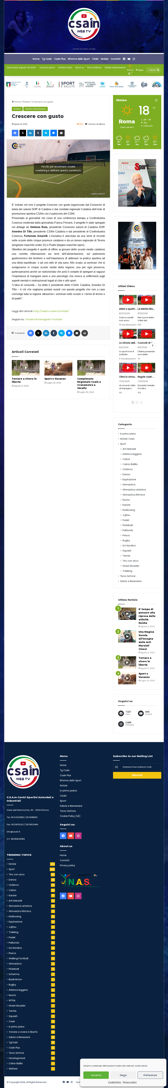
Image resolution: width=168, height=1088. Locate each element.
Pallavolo (128, 530)
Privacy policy (130, 1082)
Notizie (104, 59)
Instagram (44, 319)
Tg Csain (47, 59)
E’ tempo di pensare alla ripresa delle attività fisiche (147, 616)
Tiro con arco (130, 560)
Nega (123, 1075)
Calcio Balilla (130, 464)
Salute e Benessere (115, 67)
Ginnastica (129, 484)
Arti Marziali (129, 449)
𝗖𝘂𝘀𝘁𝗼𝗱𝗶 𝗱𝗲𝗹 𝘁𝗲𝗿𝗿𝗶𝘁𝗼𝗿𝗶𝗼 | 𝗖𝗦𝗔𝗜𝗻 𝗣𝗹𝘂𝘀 (146, 342)
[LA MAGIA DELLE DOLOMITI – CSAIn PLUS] (146, 300)
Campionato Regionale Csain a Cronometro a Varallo (89, 383)
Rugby (126, 540)
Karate (126, 505)
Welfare (13, 1068)
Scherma (14, 974)
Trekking (127, 571)
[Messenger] (53, 133)
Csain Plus (60, 59)
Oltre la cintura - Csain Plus (128, 376)
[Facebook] (15, 133)
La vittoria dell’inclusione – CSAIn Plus (128, 342)
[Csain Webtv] (84, 24)
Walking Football (18, 958)
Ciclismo (128, 469)
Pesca (126, 535)
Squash (127, 550)
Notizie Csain (65, 67)
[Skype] (46, 133)
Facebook (32, 319)
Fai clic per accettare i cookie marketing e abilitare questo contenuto (58, 168)
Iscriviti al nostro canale (84, 49)
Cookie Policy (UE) (70, 816)
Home (36, 59)
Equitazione (129, 479)
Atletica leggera (132, 454)
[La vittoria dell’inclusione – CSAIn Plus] (128, 334)
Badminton (15, 979)
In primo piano (47, 67)
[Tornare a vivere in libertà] (26, 368)
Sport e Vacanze (55, 378)
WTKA (12, 1000)
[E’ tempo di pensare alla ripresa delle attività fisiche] (127, 614)
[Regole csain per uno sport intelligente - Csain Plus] (146, 368)
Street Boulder (131, 566)
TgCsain (13, 1042)
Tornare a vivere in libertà (145, 661)
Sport (78, 67)
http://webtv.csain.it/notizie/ (51, 311)
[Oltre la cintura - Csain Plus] (128, 368)
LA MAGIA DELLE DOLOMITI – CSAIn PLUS (146, 308)
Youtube (57, 319)
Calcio (126, 459)
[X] (23, 133)
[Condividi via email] (61, 133)
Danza (126, 474)
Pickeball (128, 525)
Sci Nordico (129, 545)
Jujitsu (126, 515)
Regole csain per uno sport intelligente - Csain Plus (146, 376)
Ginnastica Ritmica (134, 494)
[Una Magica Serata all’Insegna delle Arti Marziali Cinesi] (127, 636)
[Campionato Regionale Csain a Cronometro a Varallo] (91, 368)
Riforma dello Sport (79, 59)
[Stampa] (84, 333)
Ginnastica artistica (134, 489)
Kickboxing (129, 510)
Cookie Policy (114, 1082)
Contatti (115, 59)
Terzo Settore (94, 67)
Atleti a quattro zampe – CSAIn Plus (128, 308)
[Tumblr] (38, 133)
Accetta (96, 1075)
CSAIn (95, 59)
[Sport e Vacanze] (58, 368)
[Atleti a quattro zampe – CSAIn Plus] (128, 300)
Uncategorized (17, 1058)
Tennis (126, 555)
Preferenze (150, 1075)
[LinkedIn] (30, 133)
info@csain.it (13, 831)
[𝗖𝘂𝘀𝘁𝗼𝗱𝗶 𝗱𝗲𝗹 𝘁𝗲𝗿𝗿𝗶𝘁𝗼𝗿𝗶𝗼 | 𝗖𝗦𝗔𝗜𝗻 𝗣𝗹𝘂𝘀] (146, 334)
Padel (126, 520)
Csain (12, 1021)
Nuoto (126, 499)
